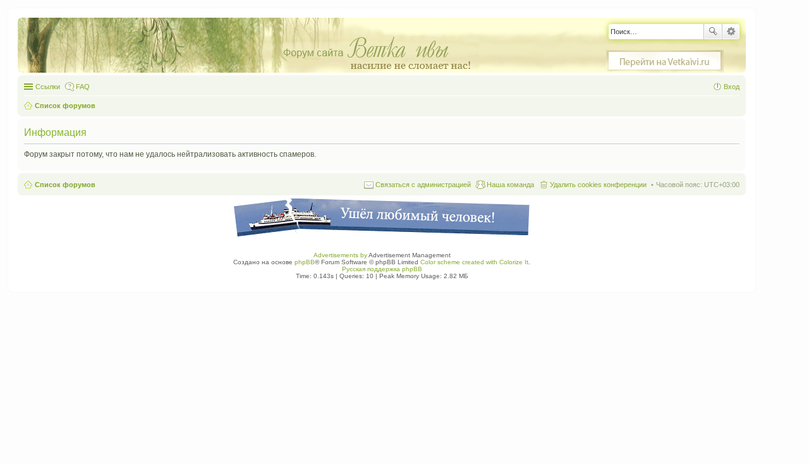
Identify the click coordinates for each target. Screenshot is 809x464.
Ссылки (47, 86)
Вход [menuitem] (731, 86)
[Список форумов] (255, 46)
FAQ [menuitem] (83, 86)
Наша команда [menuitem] (510, 184)
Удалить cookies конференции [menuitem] (598, 184)
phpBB (305, 262)
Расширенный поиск (730, 31)
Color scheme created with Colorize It (474, 262)
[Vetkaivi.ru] (665, 61)
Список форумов (65, 184)
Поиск (712, 31)
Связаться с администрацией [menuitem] (423, 184)
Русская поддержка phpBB (382, 269)
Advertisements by (340, 255)
